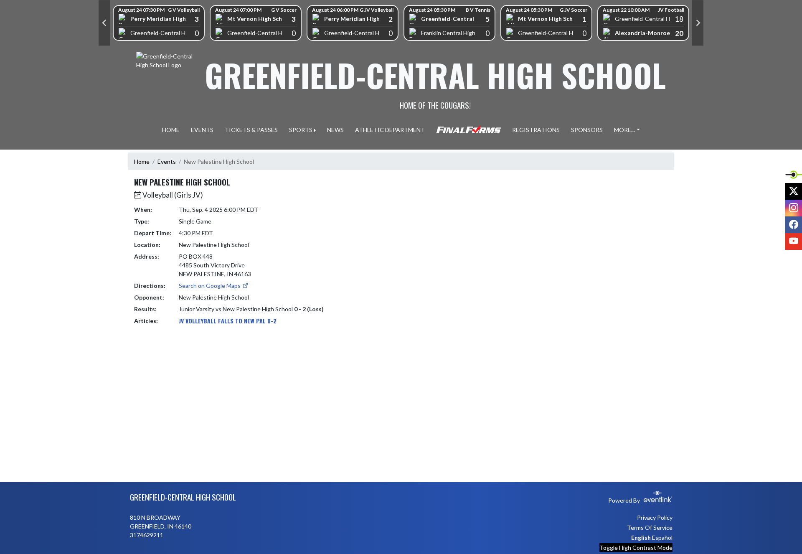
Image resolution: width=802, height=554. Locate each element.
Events (166, 161)
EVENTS (202, 129)
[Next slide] (697, 23)
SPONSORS (587, 129)
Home (142, 161)
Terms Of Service (650, 527)
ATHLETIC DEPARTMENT (390, 129)
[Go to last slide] (104, 23)
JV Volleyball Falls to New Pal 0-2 (228, 320)
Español (662, 537)
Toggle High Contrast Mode (636, 547)
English (641, 537)
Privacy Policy (655, 517)
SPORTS (300, 129)
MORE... (624, 129)
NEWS (335, 129)
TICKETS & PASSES (251, 129)
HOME (171, 129)
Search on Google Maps (210, 285)
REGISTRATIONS (536, 129)
